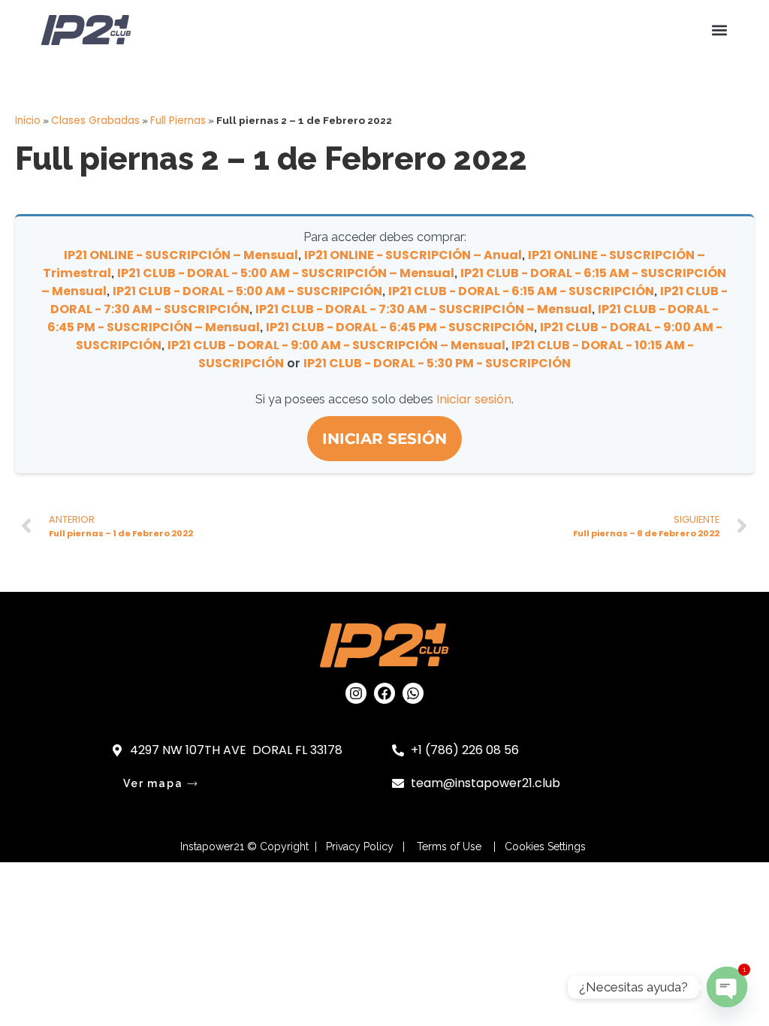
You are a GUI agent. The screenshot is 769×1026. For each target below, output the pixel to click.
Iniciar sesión (473, 399)
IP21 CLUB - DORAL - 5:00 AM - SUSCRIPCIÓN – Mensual (285, 273)
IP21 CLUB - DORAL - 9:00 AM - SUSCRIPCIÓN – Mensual (336, 345)
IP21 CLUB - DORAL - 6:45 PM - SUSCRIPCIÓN (400, 327)
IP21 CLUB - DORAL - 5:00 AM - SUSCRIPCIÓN (247, 291)
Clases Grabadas (95, 120)
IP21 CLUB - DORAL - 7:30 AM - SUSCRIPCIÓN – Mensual (423, 309)
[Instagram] (355, 693)
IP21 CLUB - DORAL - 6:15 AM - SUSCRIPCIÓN (521, 291)
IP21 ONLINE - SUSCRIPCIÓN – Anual (413, 255)
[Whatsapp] (413, 693)
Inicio (28, 120)
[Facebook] (384, 693)
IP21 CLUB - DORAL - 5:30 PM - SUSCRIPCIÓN (437, 363)
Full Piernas (178, 120)
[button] (719, 30)
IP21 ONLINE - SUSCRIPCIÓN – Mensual (181, 255)
